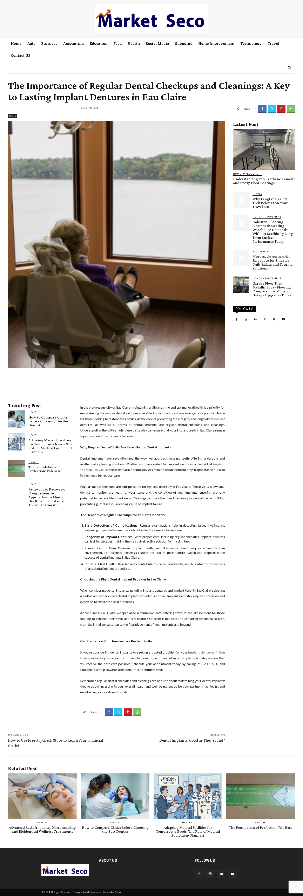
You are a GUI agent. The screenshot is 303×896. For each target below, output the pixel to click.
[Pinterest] (281, 109)
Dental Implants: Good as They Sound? (192, 740)
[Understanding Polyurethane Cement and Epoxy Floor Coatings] (264, 149)
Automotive (261, 251)
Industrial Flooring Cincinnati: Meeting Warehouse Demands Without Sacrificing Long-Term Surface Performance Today (273, 232)
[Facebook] (262, 109)
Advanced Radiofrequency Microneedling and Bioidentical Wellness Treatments (42, 829)
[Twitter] (272, 109)
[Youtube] (283, 319)
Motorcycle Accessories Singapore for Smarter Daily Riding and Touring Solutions (272, 262)
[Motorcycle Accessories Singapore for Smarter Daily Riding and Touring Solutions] (241, 258)
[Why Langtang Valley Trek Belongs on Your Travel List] (241, 200)
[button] (289, 67)
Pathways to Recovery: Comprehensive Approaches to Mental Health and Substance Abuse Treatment (46, 497)
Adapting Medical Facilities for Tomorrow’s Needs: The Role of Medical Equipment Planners (50, 446)
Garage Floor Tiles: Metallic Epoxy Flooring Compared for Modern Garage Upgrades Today (271, 289)
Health (12, 116)
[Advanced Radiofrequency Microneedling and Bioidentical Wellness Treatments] (42, 796)
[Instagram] (246, 319)
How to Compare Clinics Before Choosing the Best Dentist (49, 421)
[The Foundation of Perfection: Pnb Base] (16, 468)
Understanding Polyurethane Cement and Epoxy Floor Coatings (264, 181)
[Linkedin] (255, 319)
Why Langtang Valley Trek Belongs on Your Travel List (270, 203)
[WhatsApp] (291, 109)
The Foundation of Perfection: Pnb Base (44, 469)
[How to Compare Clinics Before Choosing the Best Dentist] (16, 419)
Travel (257, 194)
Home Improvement (247, 174)
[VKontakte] (221, 874)
